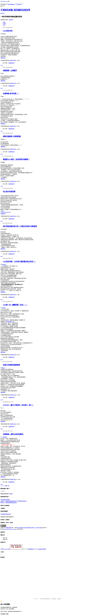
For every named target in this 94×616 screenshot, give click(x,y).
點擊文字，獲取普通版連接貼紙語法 (9, 502)
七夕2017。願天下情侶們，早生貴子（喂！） (18, 405)
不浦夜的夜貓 (3, 491)
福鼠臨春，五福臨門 (10, 70)
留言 (15, 60)
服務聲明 (59, 598)
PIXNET (37, 598)
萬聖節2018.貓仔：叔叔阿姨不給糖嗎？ (16, 159)
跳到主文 (3, 13)
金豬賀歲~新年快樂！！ (11, 93)
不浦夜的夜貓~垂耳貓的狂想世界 (15, 10)
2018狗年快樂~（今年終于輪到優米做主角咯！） (19, 261)
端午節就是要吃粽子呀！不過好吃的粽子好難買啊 (20, 226)
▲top (2, 65)
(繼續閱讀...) (3, 57)
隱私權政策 (54, 598)
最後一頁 (7, 485)
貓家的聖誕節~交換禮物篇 (12, 136)
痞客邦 (11, 60)
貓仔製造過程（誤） (10, 321)
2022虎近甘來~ (8, 31)
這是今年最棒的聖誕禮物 (11, 365)
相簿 (4, 22)
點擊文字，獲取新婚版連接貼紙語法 (9, 501)
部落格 (4, 23)
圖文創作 (11, 19)
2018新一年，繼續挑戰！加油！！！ (15, 305)
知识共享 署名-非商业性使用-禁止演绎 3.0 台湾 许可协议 (29, 527)
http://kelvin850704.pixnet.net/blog (10, 529)
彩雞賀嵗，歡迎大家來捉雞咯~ (13, 434)
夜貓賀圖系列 (11, 63)
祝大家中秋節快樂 (9, 191)
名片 (4, 25)
